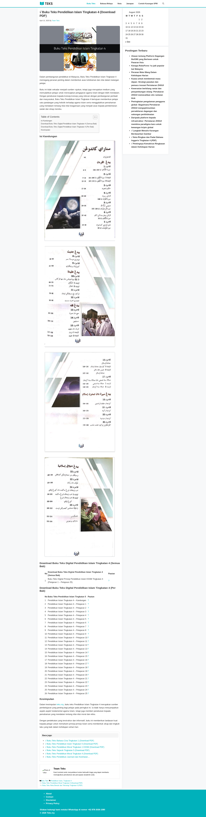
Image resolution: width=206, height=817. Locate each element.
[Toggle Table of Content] (94, 117)
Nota (119, 4)
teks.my (60, 704)
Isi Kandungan (46, 121)
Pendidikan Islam (56, 781)
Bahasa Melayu (106, 4)
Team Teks (60, 768)
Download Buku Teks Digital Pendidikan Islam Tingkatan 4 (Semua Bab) (69, 124)
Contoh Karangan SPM (148, 4)
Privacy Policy (52, 803)
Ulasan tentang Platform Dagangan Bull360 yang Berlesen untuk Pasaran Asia (147, 59)
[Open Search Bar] (163, 3)
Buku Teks (91, 4)
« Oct (127, 42)
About (49, 794)
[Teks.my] (46, 3)
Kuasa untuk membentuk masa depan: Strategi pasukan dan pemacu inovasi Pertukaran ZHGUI (147, 82)
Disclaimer (51, 800)
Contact (49, 797)
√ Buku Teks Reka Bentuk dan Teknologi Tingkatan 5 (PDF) (61, 785)
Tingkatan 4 (67, 781)
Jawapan (130, 4)
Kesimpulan (45, 130)
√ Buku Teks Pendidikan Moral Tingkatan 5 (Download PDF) (61, 783)
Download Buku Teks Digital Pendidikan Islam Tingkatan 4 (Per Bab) (67, 127)
